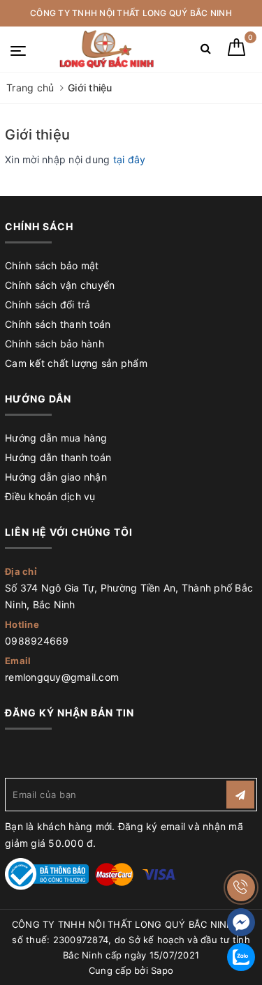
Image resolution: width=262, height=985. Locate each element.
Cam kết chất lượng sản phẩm (76, 363)
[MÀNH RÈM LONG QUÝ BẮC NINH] (106, 49)
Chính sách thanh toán (57, 324)
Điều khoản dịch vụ (50, 496)
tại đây (129, 159)
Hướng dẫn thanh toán (58, 457)
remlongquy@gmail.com (62, 677)
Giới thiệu (37, 134)
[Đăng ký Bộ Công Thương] (47, 873)
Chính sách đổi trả (48, 304)
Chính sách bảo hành (54, 343)
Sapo (162, 970)
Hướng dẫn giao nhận (56, 477)
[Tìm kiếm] (206, 51)
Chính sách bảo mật (52, 265)
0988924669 (37, 641)
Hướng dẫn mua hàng (56, 438)
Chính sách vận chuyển (60, 285)
